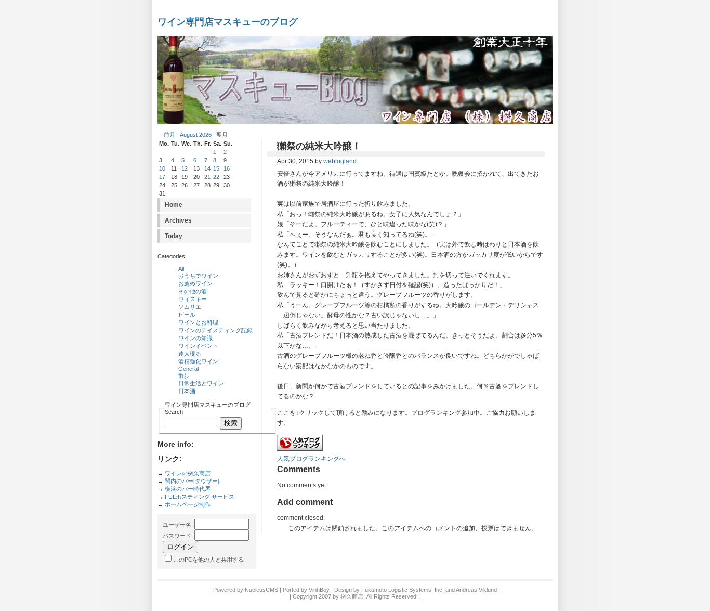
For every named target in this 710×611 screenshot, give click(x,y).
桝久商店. (352, 596)
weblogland (340, 161)
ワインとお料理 (198, 322)
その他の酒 (192, 291)
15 (216, 168)
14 (207, 168)
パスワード (177, 535)
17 (162, 177)
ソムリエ (189, 307)
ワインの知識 (195, 338)
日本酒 (186, 391)
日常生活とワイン (201, 383)
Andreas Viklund (476, 590)
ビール (186, 314)
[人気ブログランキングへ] (300, 448)
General (188, 369)
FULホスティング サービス (199, 496)
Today (173, 236)
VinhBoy (319, 590)
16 (226, 168)
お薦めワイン (195, 283)
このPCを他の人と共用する (208, 559)
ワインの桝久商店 (188, 473)
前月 (169, 135)
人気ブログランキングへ (311, 458)
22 (216, 177)
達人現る (189, 353)
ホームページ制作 (188, 504)
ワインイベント (198, 346)
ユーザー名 (177, 525)
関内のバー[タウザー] (192, 481)
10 (162, 168)
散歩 (184, 375)
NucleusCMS (261, 590)
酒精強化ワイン (198, 361)
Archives (178, 220)
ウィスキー (192, 299)
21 (207, 177)
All (181, 269)
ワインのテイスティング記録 (215, 330)
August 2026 (196, 135)
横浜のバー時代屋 (188, 489)
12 (184, 168)
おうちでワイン (198, 275)
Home (173, 205)
